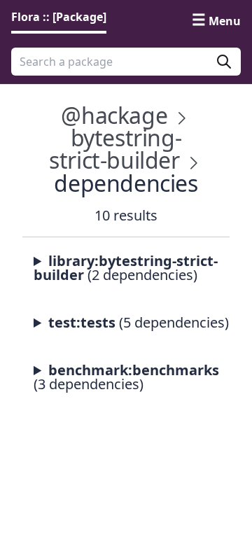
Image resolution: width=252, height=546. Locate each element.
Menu (225, 21)
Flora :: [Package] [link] (58, 16)
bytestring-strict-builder (115, 148)
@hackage (114, 115)
